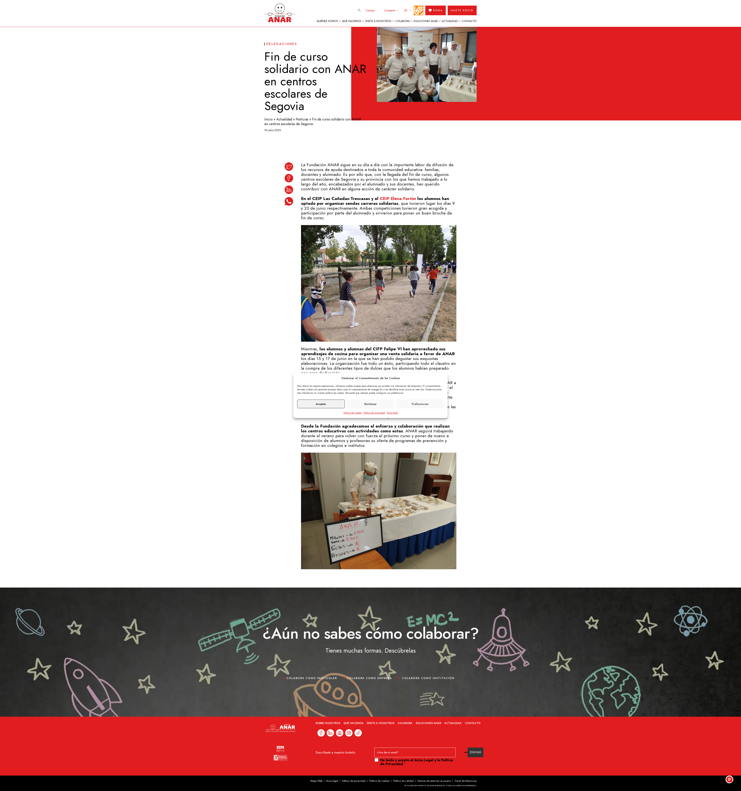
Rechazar (370, 404)
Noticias (302, 119)
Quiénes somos (327, 21)
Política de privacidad (374, 413)
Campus (370, 10)
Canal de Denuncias (466, 781)
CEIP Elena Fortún (398, 198)
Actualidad (450, 21)
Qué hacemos (351, 21)
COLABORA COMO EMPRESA (369, 678)
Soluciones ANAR (426, 21)
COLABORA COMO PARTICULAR (312, 678)
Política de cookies (352, 413)
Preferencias (420, 404)
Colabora (402, 21)
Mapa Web (316, 781)
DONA (437, 10)
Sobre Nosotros (328, 723)
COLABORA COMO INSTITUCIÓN (428, 678)
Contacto (469, 21)
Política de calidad (403, 781)
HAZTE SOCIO (462, 10)
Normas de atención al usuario (434, 781)
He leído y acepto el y (416, 762)
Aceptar (321, 404)
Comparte (389, 10)
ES (405, 10)
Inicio (268, 119)
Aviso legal (392, 413)
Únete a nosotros (378, 21)
